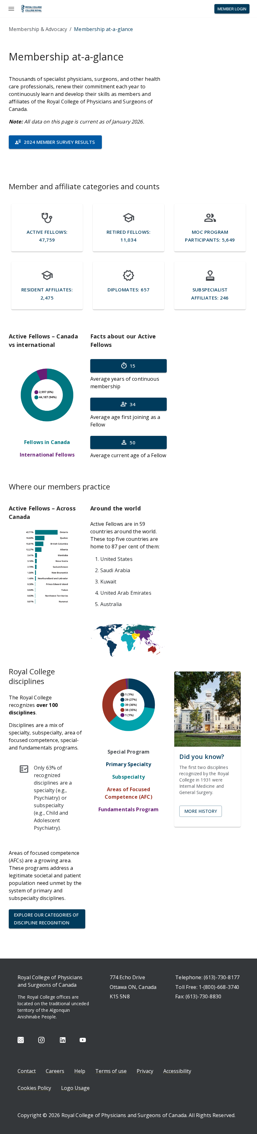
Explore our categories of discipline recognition (46, 919)
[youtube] (82, 1040)
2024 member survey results (54, 142)
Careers (55, 1071)
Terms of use (111, 1071)
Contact (27, 1071)
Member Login (232, 9)
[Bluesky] (21, 1040)
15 (127, 366)
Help (79, 1071)
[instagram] (41, 1040)
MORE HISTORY (200, 811)
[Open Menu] (11, 9)
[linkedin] (62, 1040)
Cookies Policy (34, 1087)
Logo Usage (75, 1087)
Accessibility (177, 1071)
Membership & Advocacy (38, 29)
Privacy (145, 1071)
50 (127, 442)
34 (127, 404)
